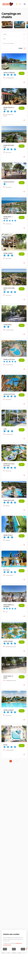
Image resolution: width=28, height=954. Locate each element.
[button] (14, 48)
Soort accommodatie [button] (8, 43)
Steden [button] (5, 34)
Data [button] (4, 38)
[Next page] (17, 761)
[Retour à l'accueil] (7, 4)
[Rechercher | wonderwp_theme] (25, 4)
